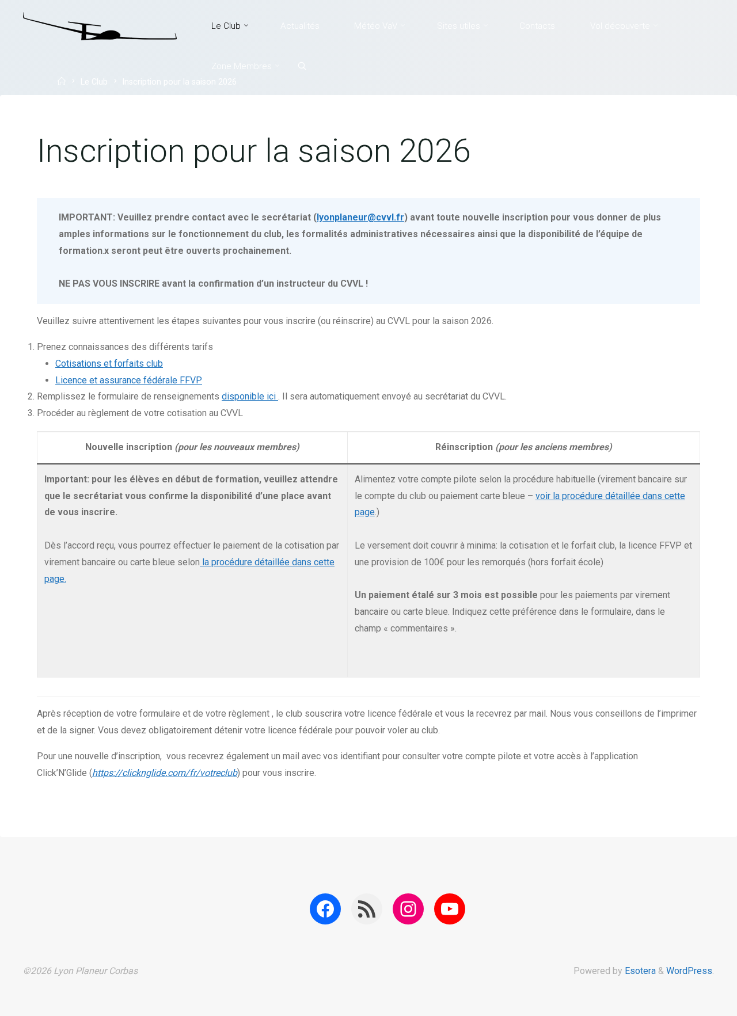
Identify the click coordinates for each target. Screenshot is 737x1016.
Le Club (94, 82)
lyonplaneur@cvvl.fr (360, 217)
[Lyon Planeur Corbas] (100, 25)
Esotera (639, 970)
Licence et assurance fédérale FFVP (128, 380)
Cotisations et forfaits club (109, 363)
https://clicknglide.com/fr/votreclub (164, 772)
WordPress (689, 970)
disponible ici (250, 396)
